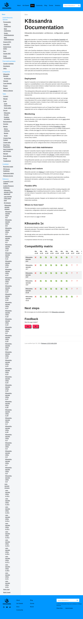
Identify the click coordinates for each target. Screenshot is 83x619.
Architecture (7, 78)
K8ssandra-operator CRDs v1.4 (8, 437)
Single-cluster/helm (7, 25)
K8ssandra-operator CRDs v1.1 (8, 239)
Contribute (6, 164)
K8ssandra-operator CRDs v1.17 (8, 305)
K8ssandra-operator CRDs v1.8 (8, 470)
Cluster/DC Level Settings (8, 182)
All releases (7, 203)
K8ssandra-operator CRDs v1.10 (8, 247)
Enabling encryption (7, 118)
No (35, 326)
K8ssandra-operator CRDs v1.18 (8, 313)
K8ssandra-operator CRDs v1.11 (8, 255)
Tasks (4, 94)
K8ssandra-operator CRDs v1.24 (8, 371)
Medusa (5, 88)
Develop (5, 124)
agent (64, 119)
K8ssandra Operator (6, 75)
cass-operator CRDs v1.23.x (7, 534)
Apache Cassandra (59, 39)
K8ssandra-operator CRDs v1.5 (8, 445)
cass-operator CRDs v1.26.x (7, 551)
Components (6, 71)
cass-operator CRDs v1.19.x (7, 509)
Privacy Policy (60, 608)
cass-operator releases (7, 486)
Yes (28, 326)
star (38, 216)
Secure (5, 110)
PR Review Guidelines (6, 170)
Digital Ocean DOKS (7, 47)
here (38, 130)
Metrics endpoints (7, 130)
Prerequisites (7, 22)
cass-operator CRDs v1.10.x (7, 493)
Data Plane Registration (6, 146)
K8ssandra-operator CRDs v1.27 (8, 396)
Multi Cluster (6, 592)
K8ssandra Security (7, 114)
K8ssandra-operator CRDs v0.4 (8, 214)
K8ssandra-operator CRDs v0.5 (8, 222)
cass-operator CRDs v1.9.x (7, 584)
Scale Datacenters (7, 104)
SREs (5, 68)
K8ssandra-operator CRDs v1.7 (8, 462)
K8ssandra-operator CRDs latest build (8, 192)
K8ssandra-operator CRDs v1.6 (8, 454)
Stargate (5, 81)
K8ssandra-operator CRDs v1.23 (8, 363)
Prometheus (56, 126)
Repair (5, 158)
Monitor (5, 126)
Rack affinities (7, 156)
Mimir (63, 126)
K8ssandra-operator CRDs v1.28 (8, 404)
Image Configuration (7, 57)
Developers (6, 66)
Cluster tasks (7, 142)
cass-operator (54, 91)
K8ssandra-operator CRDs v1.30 (8, 429)
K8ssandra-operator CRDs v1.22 (8, 355)
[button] (58, 5)
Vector (6, 135)
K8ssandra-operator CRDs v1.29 (8, 412)
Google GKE (7, 53)
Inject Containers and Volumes (8, 150)
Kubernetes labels (8, 173)
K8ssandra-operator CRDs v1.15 (8, 288)
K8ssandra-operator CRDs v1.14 (8, 280)
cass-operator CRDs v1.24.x (7, 542)
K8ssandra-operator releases (8, 207)
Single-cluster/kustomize (9, 34)
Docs (3, 14)
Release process (8, 176)
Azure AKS (6, 44)
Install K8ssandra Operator (8, 18)
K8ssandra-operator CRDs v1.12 (8, 264)
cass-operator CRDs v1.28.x (7, 567)
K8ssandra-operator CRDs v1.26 (8, 388)
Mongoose (30, 191)
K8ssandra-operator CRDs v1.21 (8, 346)
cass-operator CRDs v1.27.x (7, 559)
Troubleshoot (7, 161)
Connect (5, 96)
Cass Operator (7, 83)
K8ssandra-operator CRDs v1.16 (8, 297)
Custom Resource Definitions (8, 187)
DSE (26, 41)
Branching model (8, 166)
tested (66, 102)
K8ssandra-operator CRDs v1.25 (8, 379)
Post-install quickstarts (9, 61)
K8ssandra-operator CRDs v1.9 (8, 478)
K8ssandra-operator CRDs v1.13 (8, 272)
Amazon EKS (7, 42)
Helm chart (6, 589)
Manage (5, 153)
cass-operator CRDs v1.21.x (7, 518)
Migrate (5, 98)
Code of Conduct (69, 608)
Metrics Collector (8, 90)
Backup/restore (7, 121)
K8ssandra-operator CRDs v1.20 (8, 338)
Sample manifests (8, 63)
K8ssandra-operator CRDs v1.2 (8, 330)
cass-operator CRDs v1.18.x (7, 501)
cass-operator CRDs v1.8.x (7, 575)
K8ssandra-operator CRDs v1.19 (8, 321)
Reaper (5, 86)
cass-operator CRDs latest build (8, 198)
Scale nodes (7, 108)
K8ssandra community (58, 312)
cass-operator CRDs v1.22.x (7, 526)
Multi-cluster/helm (7, 29)
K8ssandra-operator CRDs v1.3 (8, 421)
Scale (5, 101)
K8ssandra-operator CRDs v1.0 (8, 231)
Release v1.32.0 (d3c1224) (49, 343)
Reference (6, 179)
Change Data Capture (7, 139)
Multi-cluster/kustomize (9, 38)
